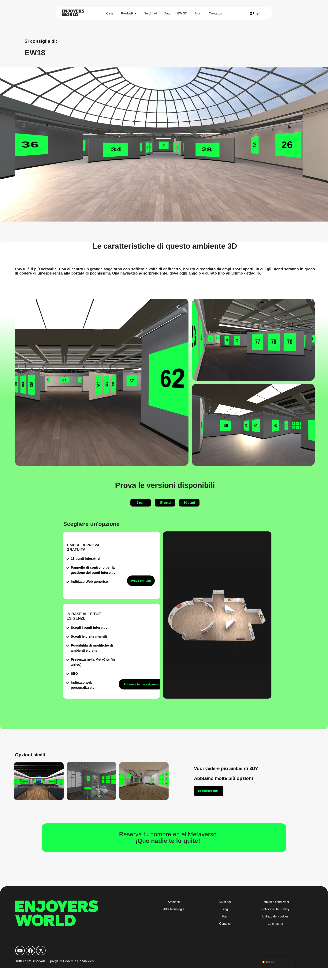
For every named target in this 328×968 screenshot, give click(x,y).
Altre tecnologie (173, 909)
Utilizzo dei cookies (275, 916)
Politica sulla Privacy (275, 909)
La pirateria (275, 923)
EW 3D (182, 13)
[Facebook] (30, 950)
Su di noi (150, 13)
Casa (110, 13)
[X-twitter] (41, 950)
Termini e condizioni (275, 902)
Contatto (215, 13)
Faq (167, 13)
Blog (198, 13)
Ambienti (174, 902)
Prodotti (127, 13)
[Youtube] (20, 950)
